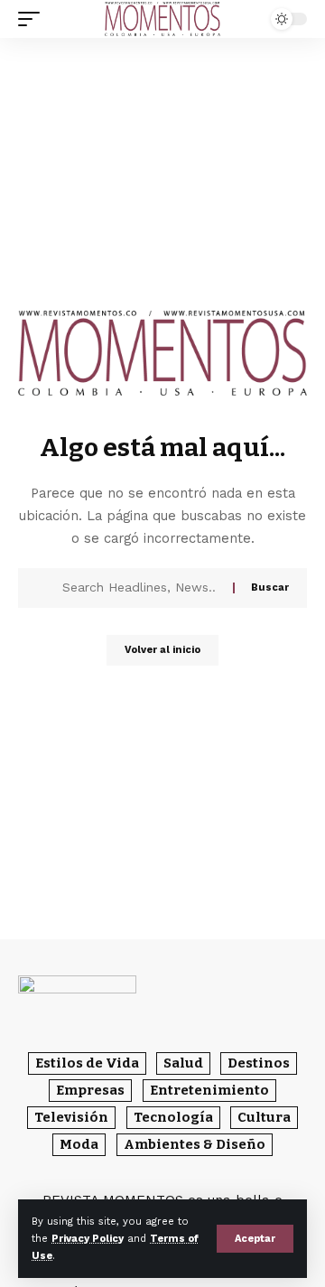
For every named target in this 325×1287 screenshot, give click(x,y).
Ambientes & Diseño (194, 1144)
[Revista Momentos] (162, 18)
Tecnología (173, 1117)
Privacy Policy (87, 1239)
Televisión (71, 1117)
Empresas (90, 1090)
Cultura (264, 1117)
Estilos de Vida (87, 1063)
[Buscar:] (141, 588)
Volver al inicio (162, 650)
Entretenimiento (209, 1090)
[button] (255, 1239)
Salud (183, 1063)
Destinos (259, 1063)
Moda (79, 1144)
